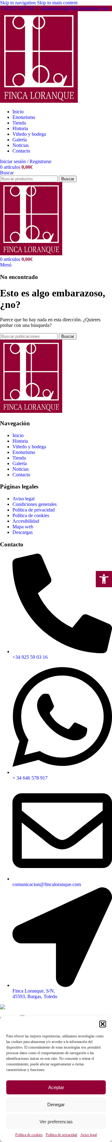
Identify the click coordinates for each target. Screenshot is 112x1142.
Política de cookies (29, 1135)
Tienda (19, 457)
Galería (19, 463)
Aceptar (56, 1087)
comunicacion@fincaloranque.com (74, 8)
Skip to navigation (18, 2)
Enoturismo (23, 452)
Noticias (20, 469)
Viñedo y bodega (29, 446)
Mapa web (22, 526)
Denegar (56, 1104)
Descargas (22, 532)
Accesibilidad (25, 521)
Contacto (21, 474)
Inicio (18, 435)
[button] (103, 1024)
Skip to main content (57, 2)
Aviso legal (88, 1135)
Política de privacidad (61, 1135)
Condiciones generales (34, 504)
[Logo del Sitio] (39, 101)
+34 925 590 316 (17, 8)
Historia (20, 441)
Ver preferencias (56, 1121)
